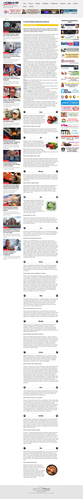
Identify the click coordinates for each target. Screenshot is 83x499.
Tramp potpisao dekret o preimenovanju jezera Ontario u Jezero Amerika (11, 164)
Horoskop (62, 3)
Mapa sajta (41, 487)
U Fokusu (30, 3)
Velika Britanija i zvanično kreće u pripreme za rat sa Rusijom (10, 208)
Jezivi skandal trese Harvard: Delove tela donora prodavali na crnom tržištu (11, 231)
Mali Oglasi (45, 3)
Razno (25, 6)
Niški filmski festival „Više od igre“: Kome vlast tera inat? (11, 34)
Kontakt (31, 6)
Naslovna (7, 19)
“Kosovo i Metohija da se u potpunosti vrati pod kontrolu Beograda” (11, 78)
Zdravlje (75, 3)
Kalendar (37, 3)
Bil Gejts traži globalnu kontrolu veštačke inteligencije (9, 253)
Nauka (69, 3)
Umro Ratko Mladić (8, 121)
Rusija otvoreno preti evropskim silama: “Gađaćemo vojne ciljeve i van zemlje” (11, 142)
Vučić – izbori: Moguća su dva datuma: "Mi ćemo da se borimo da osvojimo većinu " (12, 100)
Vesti (24, 3)
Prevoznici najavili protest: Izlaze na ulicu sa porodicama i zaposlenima (11, 56)
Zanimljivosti (54, 3)
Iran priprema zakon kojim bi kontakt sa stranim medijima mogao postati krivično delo (11, 186)
